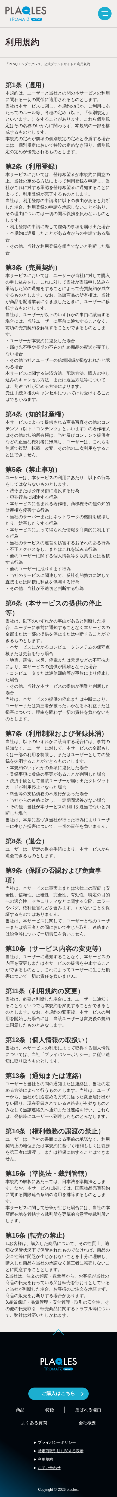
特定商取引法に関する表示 (61, 1451)
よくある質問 (34, 1422)
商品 (20, 1409)
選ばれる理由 (88, 1409)
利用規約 (45, 1459)
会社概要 (87, 1422)
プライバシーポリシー (57, 1442)
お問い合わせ (49, 1467)
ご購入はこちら (58, 1393)
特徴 (49, 1409)
